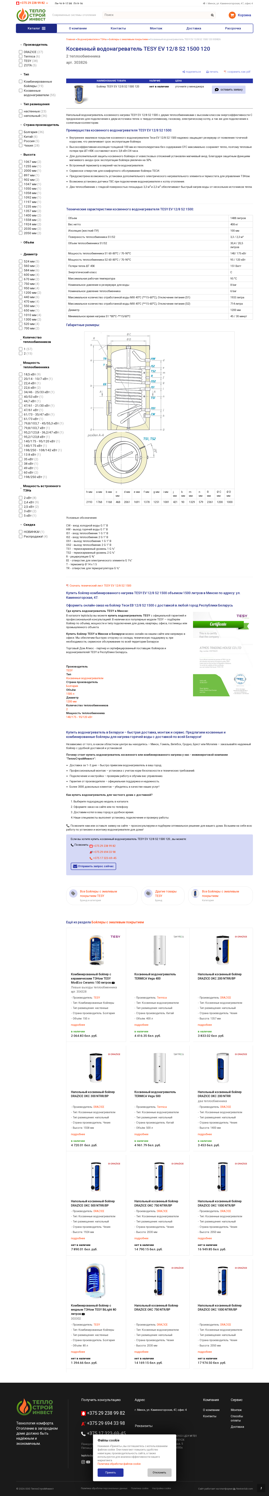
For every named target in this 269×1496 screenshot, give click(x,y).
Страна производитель (41, 125)
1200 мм (71, 701)
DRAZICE (225, 997)
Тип (26, 74)
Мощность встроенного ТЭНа (42, 488)
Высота (29, 154)
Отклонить (159, 1472)
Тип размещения (36, 104)
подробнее (78, 1024)
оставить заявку (232, 89)
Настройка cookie (161, 1488)
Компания (211, 1400)
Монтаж (156, 28)
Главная (70, 39)
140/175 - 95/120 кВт (79, 717)
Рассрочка (233, 28)
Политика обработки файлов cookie (119, 1463)
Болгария (72, 686)
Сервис (237, 1400)
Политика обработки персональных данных (104, 1488)
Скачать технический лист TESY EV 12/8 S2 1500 (100, 585)
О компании (78, 28)
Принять (110, 1472)
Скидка (29, 524)
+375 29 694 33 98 (104, 852)
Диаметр (30, 254)
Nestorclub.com (244, 1488)
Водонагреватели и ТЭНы (92, 39)
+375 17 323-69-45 (104, 858)
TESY (69, 670)
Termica (162, 997)
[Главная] (31, 21)
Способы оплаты (237, 1418)
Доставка (193, 28)
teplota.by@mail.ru (92, 1455)
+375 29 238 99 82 (104, 846)
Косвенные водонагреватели (84, 678)
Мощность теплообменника (36, 365)
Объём (28, 242)
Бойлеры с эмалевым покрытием (128, 39)
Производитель (35, 44)
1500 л (70, 693)
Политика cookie (139, 1488)
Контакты (118, 28)
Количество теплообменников (37, 340)
